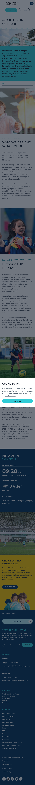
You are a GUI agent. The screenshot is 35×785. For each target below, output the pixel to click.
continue (17, 401)
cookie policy (10, 396)
